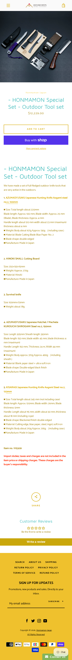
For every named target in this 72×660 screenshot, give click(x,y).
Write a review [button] (36, 541)
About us (35, 562)
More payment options (36, 148)
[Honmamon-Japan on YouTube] (45, 621)
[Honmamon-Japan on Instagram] (39, 621)
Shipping (51, 562)
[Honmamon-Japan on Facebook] (27, 621)
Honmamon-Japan (44, 630)
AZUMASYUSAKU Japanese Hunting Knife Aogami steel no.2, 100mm (36, 200)
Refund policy (49, 573)
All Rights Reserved (36, 634)
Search (20, 562)
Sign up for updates (36, 583)
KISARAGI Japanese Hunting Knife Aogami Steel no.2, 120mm (34, 389)
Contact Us (57, 656)
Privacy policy (48, 567)
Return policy (24, 567)
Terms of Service (24, 573)
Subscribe (54, 601)
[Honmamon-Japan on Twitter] (33, 621)
